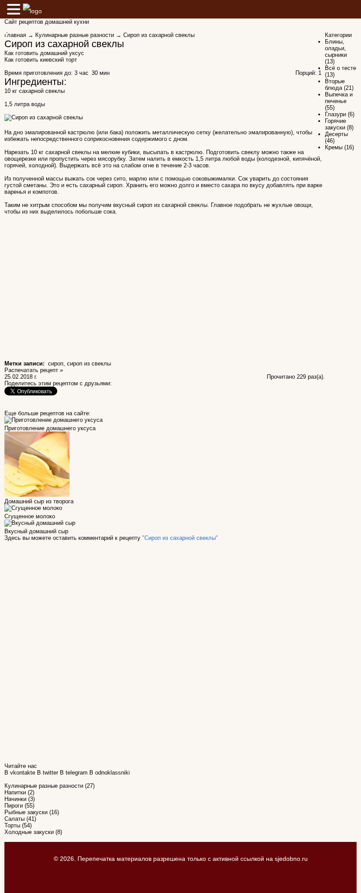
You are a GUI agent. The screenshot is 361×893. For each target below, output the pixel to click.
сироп (55, 363)
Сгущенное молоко (29, 516)
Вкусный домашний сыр (36, 531)
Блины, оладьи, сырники (336, 48)
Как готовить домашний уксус (44, 53)
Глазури (335, 114)
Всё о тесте (340, 68)
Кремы (334, 147)
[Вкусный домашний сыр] (39, 524)
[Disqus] (164, 651)
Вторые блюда (335, 84)
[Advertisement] (165, 283)
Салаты (14, 819)
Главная (15, 35)
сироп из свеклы (89, 363)
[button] (15, 9)
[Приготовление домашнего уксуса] (53, 421)
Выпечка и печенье (339, 97)
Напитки (15, 792)
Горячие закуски (335, 124)
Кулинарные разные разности (74, 35)
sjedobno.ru (291, 858)
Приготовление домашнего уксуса (50, 428)
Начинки (15, 799)
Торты (12, 825)
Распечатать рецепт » (33, 370)
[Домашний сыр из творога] (37, 494)
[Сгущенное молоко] (33, 509)
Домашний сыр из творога (39, 501)
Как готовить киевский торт (40, 59)
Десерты (336, 134)
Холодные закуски (29, 832)
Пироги (13, 805)
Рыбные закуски (26, 812)
